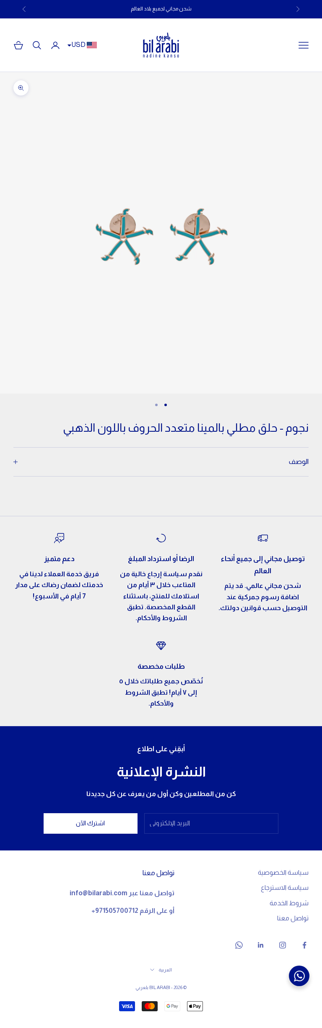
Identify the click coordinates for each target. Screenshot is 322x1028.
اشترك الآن (90, 823)
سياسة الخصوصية (283, 872)
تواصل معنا (293, 918)
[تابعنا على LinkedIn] (261, 945)
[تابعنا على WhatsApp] (239, 945)
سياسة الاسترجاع (285, 887)
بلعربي (141, 987)
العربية (165, 969)
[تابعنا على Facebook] (304, 945)
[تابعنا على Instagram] (282, 945)
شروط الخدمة (289, 903)
